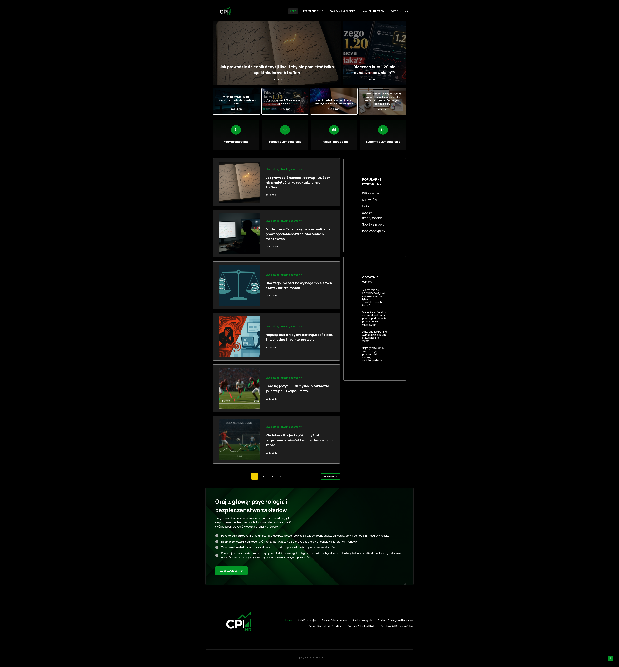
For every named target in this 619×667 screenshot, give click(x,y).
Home (293, 11)
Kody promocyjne (313, 11)
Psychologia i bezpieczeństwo (397, 626)
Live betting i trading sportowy (284, 169)
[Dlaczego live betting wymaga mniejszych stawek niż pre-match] (239, 285)
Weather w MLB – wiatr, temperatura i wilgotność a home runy (236, 100)
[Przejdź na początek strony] (610, 658)
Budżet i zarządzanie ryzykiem (325, 626)
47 (298, 476)
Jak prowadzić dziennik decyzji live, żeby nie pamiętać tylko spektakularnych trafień (298, 182)
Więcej (394, 11)
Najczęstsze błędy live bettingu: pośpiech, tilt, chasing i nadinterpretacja (373, 354)
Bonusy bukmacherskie (342, 11)
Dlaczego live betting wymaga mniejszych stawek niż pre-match (374, 336)
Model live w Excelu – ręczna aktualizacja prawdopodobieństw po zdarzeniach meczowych (298, 234)
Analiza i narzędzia (373, 11)
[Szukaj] (406, 11)
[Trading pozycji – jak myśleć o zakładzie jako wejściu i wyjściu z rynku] (239, 388)
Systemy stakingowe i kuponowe (395, 620)
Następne (329, 476)
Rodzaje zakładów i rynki (361, 626)
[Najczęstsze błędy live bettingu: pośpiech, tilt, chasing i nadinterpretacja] (239, 336)
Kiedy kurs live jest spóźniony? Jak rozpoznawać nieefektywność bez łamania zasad (299, 440)
